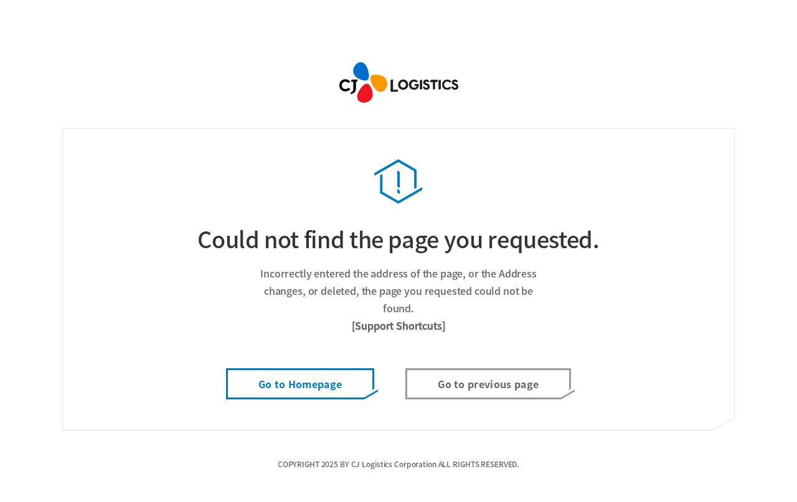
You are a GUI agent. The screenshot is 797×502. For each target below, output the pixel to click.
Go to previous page (488, 383)
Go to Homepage (300, 383)
